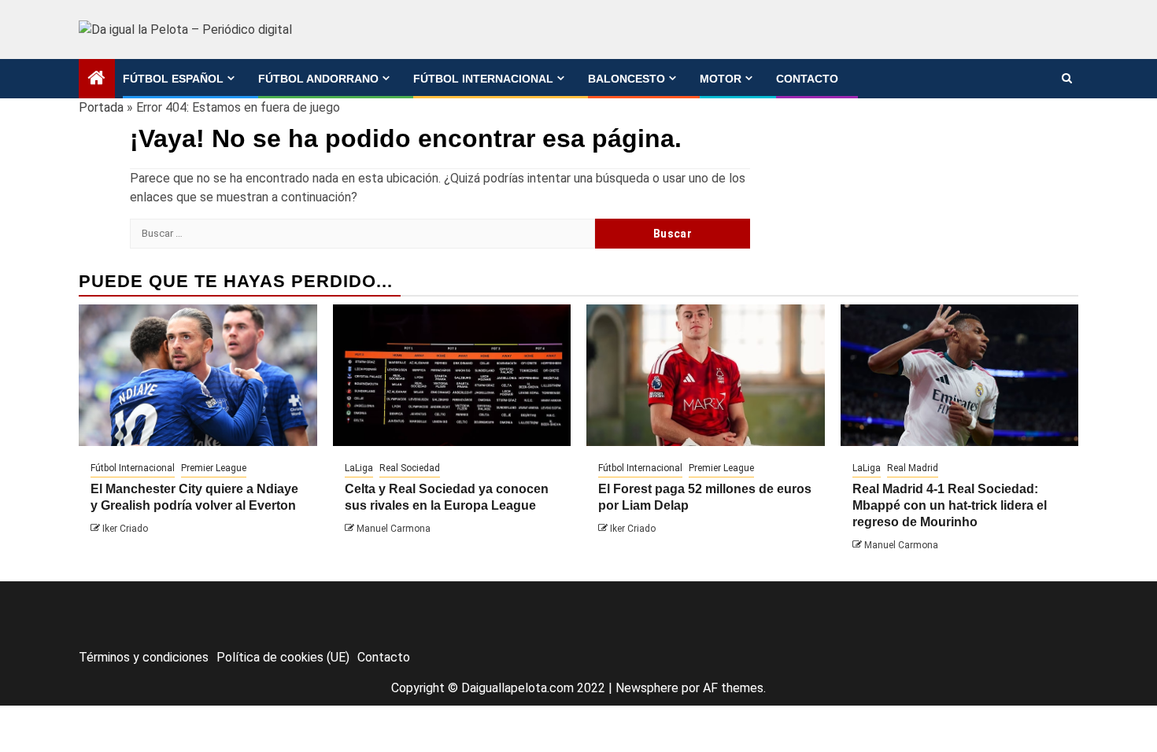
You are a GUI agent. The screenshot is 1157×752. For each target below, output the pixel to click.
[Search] (1067, 79)
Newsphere (646, 687)
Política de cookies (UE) (282, 657)
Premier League (213, 468)
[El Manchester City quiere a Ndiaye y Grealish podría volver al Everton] (198, 375)
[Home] (96, 79)
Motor (720, 78)
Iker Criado (125, 528)
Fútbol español (173, 78)
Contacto (807, 78)
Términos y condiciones (144, 657)
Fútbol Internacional (483, 78)
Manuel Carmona (394, 528)
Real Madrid (912, 468)
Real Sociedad (409, 468)
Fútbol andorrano (318, 78)
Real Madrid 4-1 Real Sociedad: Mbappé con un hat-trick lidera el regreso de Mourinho (949, 505)
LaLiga (359, 468)
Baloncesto (626, 78)
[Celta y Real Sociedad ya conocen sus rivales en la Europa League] (452, 375)
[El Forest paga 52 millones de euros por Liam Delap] (705, 375)
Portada (101, 107)
